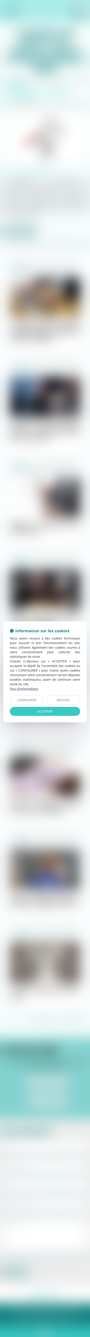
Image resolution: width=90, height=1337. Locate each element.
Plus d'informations (24, 689)
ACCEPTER (45, 711)
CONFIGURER (26, 700)
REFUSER (63, 700)
